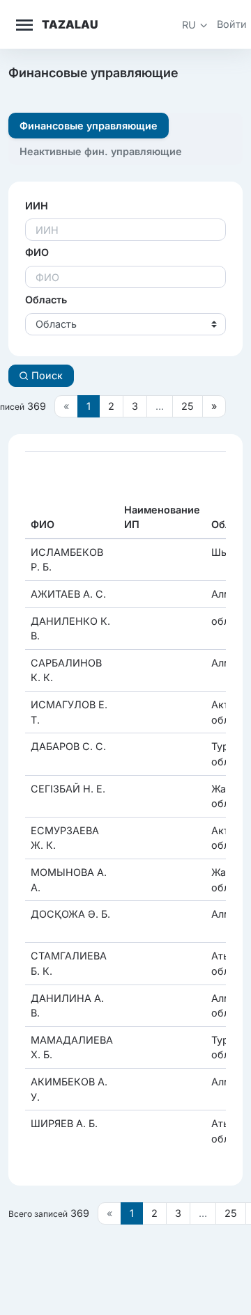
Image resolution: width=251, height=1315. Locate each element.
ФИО (37, 252)
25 (187, 406)
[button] (195, 24)
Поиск (46, 375)
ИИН (36, 206)
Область (46, 299)
